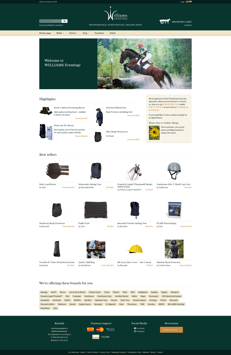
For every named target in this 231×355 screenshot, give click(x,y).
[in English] (190, 2)
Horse (72, 33)
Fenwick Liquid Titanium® (51, 296)
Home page (45, 33)
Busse (63, 292)
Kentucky (57, 300)
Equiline (154, 292)
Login (182, 2)
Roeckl (73, 304)
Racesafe (174, 300)
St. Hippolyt (111, 304)
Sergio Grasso (85, 304)
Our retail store (73, 352)
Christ (107, 292)
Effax (125, 292)
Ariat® (54, 292)
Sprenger (98, 304)
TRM (142, 304)
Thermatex (132, 304)
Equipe (164, 292)
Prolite (163, 300)
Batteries (146, 352)
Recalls (152, 352)
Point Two (125, 300)
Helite (134, 296)
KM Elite (77, 300)
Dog (85, 33)
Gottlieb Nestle (121, 296)
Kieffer (68, 300)
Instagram (140, 331)
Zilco (55, 308)
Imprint (83, 352)
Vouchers (99, 33)
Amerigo (44, 292)
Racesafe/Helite (48, 304)
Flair (68, 296)
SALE (112, 33)
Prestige (153, 300)
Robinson (62, 304)
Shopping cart (182, 21)
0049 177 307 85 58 (156, 107)
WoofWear (45, 308)
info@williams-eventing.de (60, 334)
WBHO (162, 304)
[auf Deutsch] (187, 2)
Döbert (116, 292)
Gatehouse (89, 296)
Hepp (143, 296)
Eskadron (175, 292)
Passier (114, 300)
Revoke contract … (171, 329)
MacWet (88, 300)
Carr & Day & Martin (77, 292)
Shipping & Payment (118, 352)
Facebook (140, 328)
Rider (59, 33)
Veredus (151, 304)
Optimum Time (101, 300)
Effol (133, 292)
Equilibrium (143, 292)
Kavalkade (45, 300)
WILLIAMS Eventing (176, 304)
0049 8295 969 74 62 (171, 104)
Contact (160, 352)
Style (121, 304)
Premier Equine (139, 300)
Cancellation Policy (134, 352)
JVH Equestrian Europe (171, 296)
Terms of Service (92, 352)
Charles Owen (95, 292)
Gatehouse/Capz (104, 296)
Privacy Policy (105, 352)
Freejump (77, 296)
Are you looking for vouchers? (51, 25)
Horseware (154, 296)
